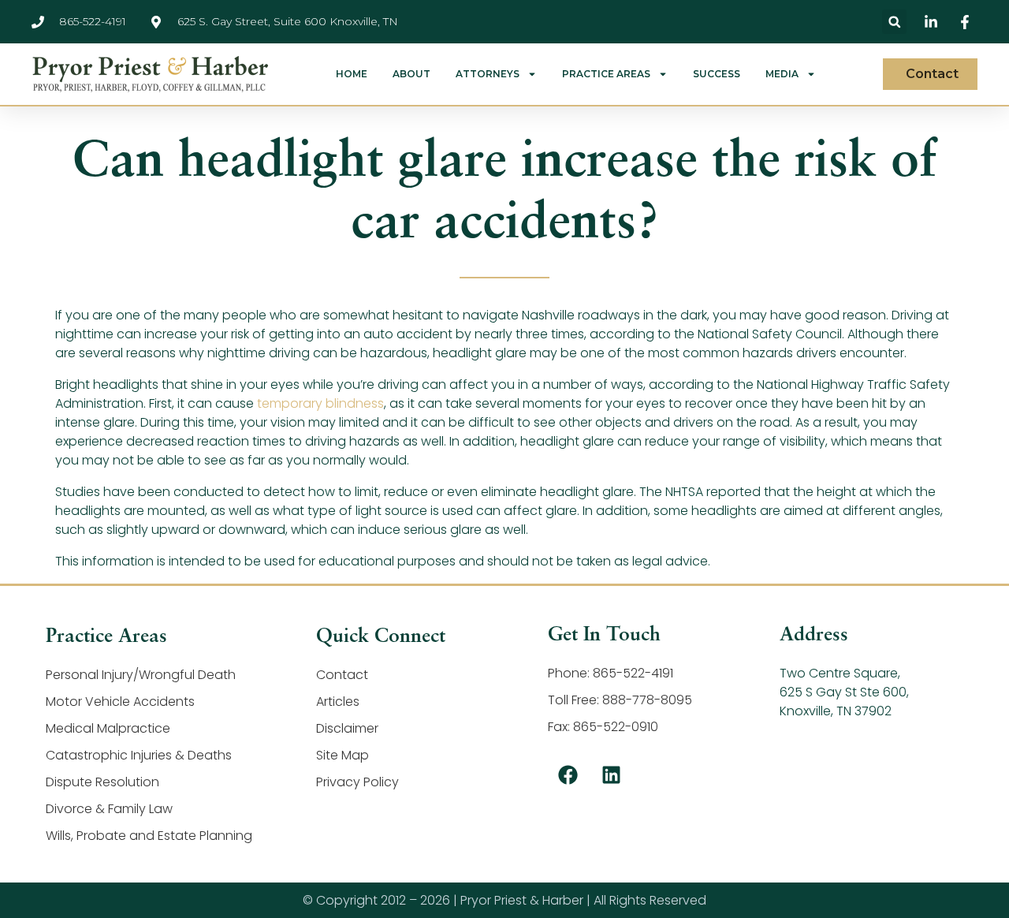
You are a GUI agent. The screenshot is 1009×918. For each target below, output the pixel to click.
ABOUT (411, 74)
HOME (351, 74)
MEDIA (782, 74)
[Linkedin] (611, 775)
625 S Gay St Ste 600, (844, 692)
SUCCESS (716, 74)
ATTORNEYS (487, 74)
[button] (894, 21)
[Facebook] (567, 775)
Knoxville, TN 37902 (836, 711)
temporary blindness (320, 403)
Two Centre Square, (840, 673)
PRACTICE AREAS (606, 74)
